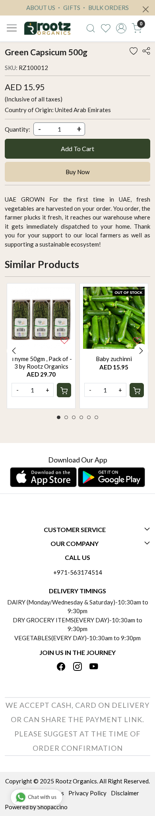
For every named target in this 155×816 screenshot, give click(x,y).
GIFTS (71, 7)
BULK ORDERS (108, 7)
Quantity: (17, 129)
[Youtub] (94, 667)
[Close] (145, 9)
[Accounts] (121, 28)
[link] (90, 28)
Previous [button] (14, 351)
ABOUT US (40, 7)
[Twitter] (77, 667)
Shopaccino (52, 806)
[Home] (47, 28)
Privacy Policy (87, 793)
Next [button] (141, 351)
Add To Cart (77, 148)
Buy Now (77, 171)
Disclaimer (125, 793)
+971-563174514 (77, 572)
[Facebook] (61, 667)
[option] (41, 345)
